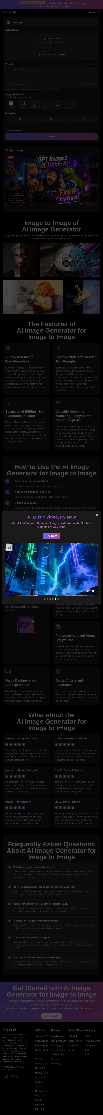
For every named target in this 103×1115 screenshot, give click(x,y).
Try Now (51, 532)
